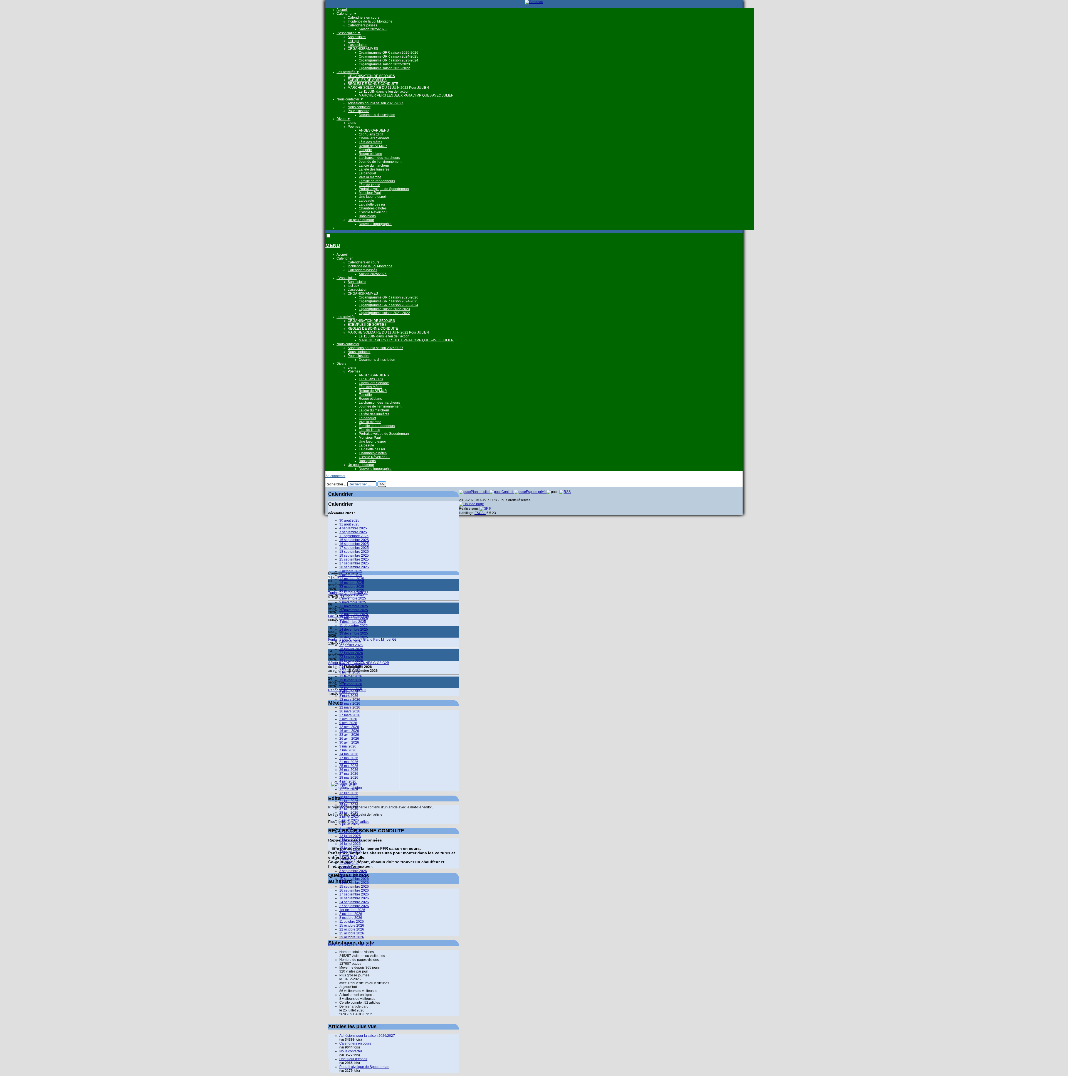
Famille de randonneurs (377, 181)
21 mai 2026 (348, 762)
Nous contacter (350, 99)
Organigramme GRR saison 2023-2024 (388, 60)
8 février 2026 (349, 672)
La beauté (366, 201)
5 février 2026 (349, 668)
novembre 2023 (340, 944)
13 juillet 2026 (350, 836)
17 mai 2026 (348, 758)
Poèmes (354, 127)
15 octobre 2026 (351, 925)
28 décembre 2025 (353, 637)
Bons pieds (367, 216)
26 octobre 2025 (351, 591)
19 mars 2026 (349, 703)
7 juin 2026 (347, 785)
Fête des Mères (370, 142)
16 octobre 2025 (351, 583)
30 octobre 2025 (351, 594)
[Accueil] (534, 2)
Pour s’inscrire (358, 111)
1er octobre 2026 (352, 910)
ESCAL (480, 513)
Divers (343, 119)
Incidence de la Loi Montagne (370, 21)
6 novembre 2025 (352, 598)
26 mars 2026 (349, 711)
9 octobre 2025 (350, 575)
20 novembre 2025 (353, 610)
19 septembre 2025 (354, 555)
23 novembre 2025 (353, 614)
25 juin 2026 (348, 805)
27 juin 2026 (348, 809)
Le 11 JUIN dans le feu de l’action (384, 91)
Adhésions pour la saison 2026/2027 (375, 103)
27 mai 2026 (348, 774)
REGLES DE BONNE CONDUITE (373, 84)
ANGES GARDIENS (374, 130)
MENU (332, 245)
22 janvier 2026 (351, 653)
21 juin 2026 (348, 801)
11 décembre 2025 (353, 626)
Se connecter (335, 476)
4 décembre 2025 (352, 622)
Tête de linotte (369, 185)
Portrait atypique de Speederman (384, 189)
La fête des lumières (374, 169)
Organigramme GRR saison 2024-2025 (388, 56)
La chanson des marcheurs (379, 158)
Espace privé (536, 492)
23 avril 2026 (349, 735)
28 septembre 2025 (354, 567)
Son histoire (357, 37)
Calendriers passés (362, 25)
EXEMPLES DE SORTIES (367, 80)
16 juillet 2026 (350, 844)
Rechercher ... (336, 484)
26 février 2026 (350, 688)
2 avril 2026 (348, 719)
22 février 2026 (350, 684)
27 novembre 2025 (353, 618)
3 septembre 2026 (353, 871)
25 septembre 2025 (354, 559)
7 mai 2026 (347, 750)
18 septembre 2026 (354, 898)
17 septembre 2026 (354, 894)
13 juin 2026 (348, 793)
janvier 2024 (364, 944)
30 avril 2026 (349, 742)
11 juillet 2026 (349, 828)
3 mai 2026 (347, 746)
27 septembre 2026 (354, 906)
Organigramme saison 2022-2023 (384, 64)
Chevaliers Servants (374, 138)
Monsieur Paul (370, 193)
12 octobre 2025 (351, 579)
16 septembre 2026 (354, 890)
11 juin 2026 (348, 789)
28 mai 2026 (348, 777)
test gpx (353, 41)
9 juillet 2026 (349, 824)
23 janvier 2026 (351, 657)
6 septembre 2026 (353, 875)
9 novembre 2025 (352, 602)
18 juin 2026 (348, 797)
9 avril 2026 (348, 723)
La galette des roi (372, 204)
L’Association (349, 33)
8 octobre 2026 (350, 918)
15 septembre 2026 (354, 887)
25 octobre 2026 (351, 933)
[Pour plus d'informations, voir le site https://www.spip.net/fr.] (485, 508)
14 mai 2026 (348, 754)
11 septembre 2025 (354, 536)
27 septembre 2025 (354, 563)
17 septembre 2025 (354, 548)
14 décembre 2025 (353, 629)
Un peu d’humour (361, 220)
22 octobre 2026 (351, 929)
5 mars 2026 (348, 692)
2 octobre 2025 (350, 571)
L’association (357, 45)
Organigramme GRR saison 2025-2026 (388, 53)
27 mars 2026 (349, 715)
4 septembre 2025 (353, 528)
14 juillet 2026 (350, 840)
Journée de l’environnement (380, 162)
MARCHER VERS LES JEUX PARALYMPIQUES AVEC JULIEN (406, 95)
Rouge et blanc (370, 154)
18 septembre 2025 (354, 552)
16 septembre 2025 (354, 544)
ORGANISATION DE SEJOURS (371, 76)
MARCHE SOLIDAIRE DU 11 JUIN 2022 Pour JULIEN (388, 88)
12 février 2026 (350, 676)
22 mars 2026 (349, 707)
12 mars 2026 (349, 700)
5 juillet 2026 (349, 820)
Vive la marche (370, 177)
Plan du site (480, 492)
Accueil (342, 10)
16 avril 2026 (349, 731)
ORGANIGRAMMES (363, 49)
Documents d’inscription (377, 115)
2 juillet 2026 (349, 816)
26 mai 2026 (348, 770)
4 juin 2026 (347, 781)
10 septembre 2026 (354, 879)
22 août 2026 (349, 863)
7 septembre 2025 (353, 532)
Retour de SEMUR (373, 146)
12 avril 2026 (349, 727)
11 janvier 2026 (351, 645)
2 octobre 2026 (350, 914)
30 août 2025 (349, 520)
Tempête (365, 150)
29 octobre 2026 (351, 937)
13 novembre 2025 (353, 606)
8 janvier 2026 (350, 641)
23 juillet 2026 (350, 851)
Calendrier (347, 14)
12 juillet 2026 (350, 832)
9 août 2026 (348, 859)
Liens (352, 123)
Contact (507, 492)
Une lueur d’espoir (373, 197)
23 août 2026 (349, 867)
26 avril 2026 (349, 739)
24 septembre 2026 (354, 902)
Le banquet (367, 173)
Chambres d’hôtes (373, 208)
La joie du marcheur (374, 165)
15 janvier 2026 (351, 649)
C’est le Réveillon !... (374, 212)
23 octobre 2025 (351, 587)
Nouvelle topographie (375, 224)
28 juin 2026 (348, 813)
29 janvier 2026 (351, 665)
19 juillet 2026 (350, 848)
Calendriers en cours (363, 17)
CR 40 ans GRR (371, 134)
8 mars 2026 (348, 696)
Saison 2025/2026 (373, 29)
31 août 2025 (349, 524)
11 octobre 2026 (351, 922)
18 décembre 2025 (353, 633)
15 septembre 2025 (354, 540)
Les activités (348, 72)
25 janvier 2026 (351, 661)
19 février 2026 (350, 680)
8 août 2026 (348, 855)
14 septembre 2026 (354, 883)
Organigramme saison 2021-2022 (384, 68)
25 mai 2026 (348, 766)
